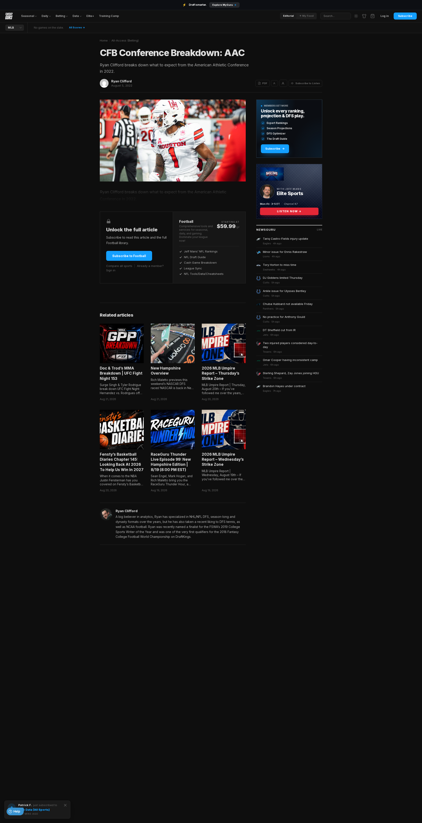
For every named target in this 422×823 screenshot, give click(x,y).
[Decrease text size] (274, 83)
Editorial (288, 15)
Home (104, 40)
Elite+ (90, 16)
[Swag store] (364, 16)
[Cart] (372, 16)
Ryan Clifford (121, 81)
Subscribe (405, 16)
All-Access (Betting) (125, 40)
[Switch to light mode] (356, 16)
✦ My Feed (306, 15)
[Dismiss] (65, 805)
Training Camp (109, 16)
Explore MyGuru (224, 4)
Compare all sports (119, 266)
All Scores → (77, 27)
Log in (384, 16)
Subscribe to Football (129, 256)
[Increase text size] (283, 83)
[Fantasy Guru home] (9, 16)
